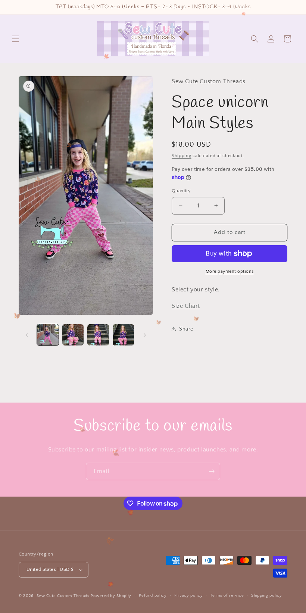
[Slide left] (27, 335)
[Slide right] (145, 335)
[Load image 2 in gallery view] (73, 335)
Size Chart (186, 306)
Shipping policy (266, 595)
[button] (15, 39)
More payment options (230, 271)
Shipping (181, 155)
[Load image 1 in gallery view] (48, 335)
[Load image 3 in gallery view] (98, 335)
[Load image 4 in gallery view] (123, 335)
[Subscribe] (211, 471)
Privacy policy (188, 595)
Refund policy (153, 595)
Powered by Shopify (111, 596)
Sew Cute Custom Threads (63, 596)
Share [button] (186, 329)
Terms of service (227, 595)
